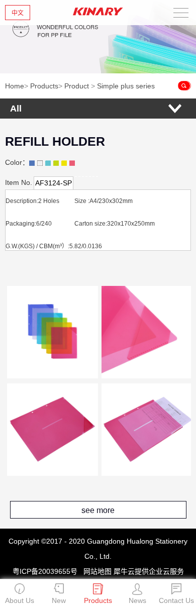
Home (14, 86)
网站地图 (95, 571)
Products (44, 86)
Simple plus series (126, 86)
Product (76, 86)
